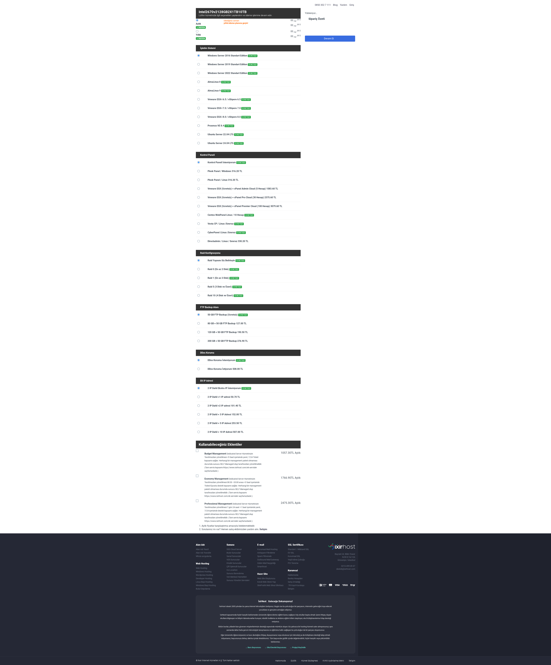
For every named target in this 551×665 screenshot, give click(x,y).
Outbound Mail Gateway (268, 559)
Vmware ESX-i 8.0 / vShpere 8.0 (228, 117)
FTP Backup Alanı (209, 307)
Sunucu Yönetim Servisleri (238, 580)
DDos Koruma (207, 352)
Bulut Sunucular (234, 553)
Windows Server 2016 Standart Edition (232, 55)
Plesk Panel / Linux (222, 180)
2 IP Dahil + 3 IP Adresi (224, 414)
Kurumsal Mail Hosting (267, 549)
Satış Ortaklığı (294, 582)
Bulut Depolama (203, 589)
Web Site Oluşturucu (266, 578)
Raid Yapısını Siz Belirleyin (225, 260)
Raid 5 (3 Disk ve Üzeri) (224, 286)
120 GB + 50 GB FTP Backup (227, 332)
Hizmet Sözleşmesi (309, 661)
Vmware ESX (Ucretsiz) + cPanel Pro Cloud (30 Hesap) (241, 197)
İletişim (263, 529)
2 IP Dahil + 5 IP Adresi (224, 423)
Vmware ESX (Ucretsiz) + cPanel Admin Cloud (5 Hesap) (242, 188)
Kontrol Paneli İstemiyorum (226, 162)
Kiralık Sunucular (234, 563)
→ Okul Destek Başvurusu (275, 647)
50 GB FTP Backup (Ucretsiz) (227, 314)
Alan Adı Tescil (202, 549)
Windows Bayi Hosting (206, 585)
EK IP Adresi (206, 380)
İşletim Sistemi (208, 48)
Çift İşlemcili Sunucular (237, 566)
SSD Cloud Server (234, 549)
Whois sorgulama (203, 556)
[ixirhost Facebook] (329, 577)
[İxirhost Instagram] (340, 577)
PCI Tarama (293, 563)
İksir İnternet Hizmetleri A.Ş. (210, 660)
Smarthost (262, 566)
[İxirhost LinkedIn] (346, 577)
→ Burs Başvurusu (253, 647)
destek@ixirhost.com (345, 569)
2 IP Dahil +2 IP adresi (224, 405)
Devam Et (329, 38)
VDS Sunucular (233, 559)
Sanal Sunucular (234, 556)
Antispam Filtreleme (266, 553)
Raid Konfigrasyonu (210, 253)
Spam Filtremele (264, 556)
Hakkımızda (293, 575)
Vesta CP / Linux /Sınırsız (225, 223)
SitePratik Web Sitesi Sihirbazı (270, 585)
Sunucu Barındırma (235, 573)
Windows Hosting (204, 571)
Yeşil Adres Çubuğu (296, 559)
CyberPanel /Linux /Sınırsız (226, 232)
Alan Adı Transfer (203, 553)
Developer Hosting (204, 578)
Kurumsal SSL (294, 556)
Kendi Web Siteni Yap (266, 582)
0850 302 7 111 (323, 5)
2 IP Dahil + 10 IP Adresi (225, 432)
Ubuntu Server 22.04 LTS (225, 134)
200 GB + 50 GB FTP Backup (227, 341)
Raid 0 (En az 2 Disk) (222, 269)
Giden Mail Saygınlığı (266, 563)
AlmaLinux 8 (218, 82)
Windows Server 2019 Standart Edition (232, 64)
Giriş (351, 5)
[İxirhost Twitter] (334, 577)
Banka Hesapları (295, 578)
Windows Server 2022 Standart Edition (232, 73)
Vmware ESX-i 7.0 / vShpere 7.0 (228, 108)
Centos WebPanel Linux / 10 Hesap (230, 215)
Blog (335, 5)
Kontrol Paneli (207, 155)
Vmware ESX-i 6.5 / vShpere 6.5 (228, 99)
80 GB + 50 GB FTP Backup (227, 323)
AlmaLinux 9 (218, 90)
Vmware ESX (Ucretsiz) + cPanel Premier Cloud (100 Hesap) (244, 206)
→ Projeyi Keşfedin (298, 647)
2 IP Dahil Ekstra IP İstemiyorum (228, 388)
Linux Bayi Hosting (204, 582)
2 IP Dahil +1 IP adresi (223, 397)
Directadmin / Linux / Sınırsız (227, 241)
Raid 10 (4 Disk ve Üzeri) (224, 295)
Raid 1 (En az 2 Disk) (222, 278)
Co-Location (232, 570)
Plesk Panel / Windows (224, 171)
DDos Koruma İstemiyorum (226, 360)
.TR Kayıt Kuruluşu (296, 585)
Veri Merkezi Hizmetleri (237, 577)
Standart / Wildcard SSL (298, 549)
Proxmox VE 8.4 (220, 125)
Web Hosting (201, 568)
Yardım (343, 5)
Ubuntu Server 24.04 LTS (225, 143)
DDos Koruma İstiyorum (225, 369)
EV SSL (291, 553)
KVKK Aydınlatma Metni (333, 661)
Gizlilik (293, 661)
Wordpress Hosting (204, 575)
